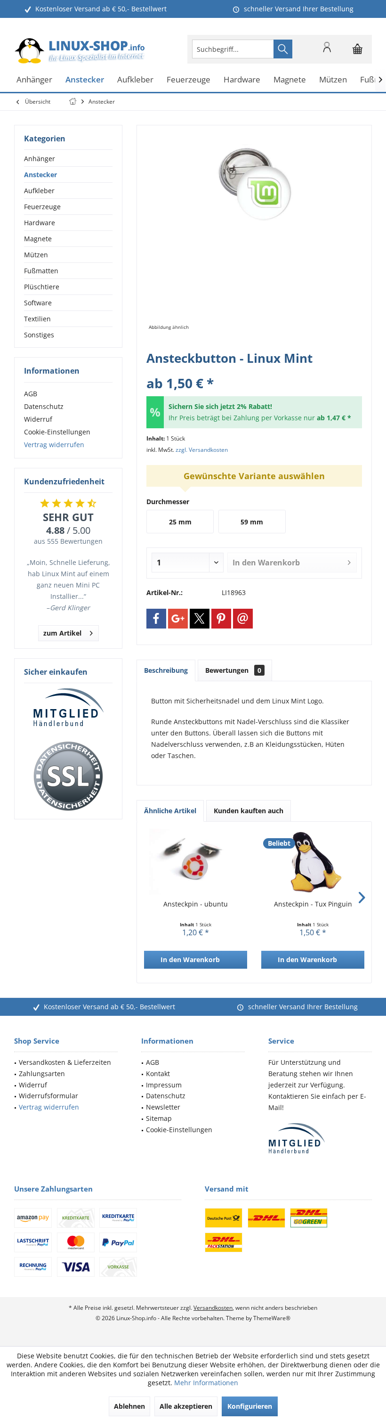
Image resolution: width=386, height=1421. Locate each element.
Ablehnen (129, 1406)
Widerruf (38, 419)
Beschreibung (166, 670)
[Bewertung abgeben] (254, 370)
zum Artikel (62, 633)
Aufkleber (39, 190)
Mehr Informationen (206, 1382)
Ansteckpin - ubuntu (195, 903)
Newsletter (163, 1106)
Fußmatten (41, 270)
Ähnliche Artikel (170, 810)
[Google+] (178, 619)
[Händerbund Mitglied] (68, 707)
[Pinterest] (221, 619)
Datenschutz (44, 406)
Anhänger (39, 158)
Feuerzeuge (42, 206)
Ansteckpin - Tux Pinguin (313, 903)
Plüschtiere (41, 286)
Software (38, 302)
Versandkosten (213, 1308)
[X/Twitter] (199, 619)
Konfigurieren (249, 1406)
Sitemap (159, 1118)
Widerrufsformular (48, 1095)
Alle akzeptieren (186, 1406)
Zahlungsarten (42, 1073)
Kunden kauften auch (248, 810)
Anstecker (40, 174)
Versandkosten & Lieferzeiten (65, 1062)
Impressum (164, 1084)
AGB (30, 393)
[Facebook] (156, 619)
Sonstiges (39, 334)
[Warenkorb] (358, 53)
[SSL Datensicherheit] (68, 776)
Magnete (38, 238)
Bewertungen (233, 670)
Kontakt (158, 1073)
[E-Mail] (243, 619)
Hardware (39, 222)
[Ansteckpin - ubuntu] (195, 862)
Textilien (37, 318)
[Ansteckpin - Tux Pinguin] (312, 862)
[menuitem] (358, 49)
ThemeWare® (271, 1318)
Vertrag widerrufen (54, 444)
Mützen (36, 254)
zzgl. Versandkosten (202, 450)
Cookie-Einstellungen (57, 431)
